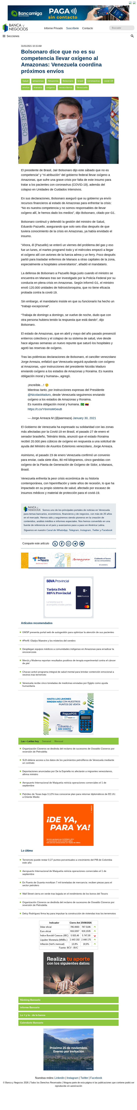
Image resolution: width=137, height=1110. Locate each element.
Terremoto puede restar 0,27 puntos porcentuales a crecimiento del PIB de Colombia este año (67, 861)
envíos (25, 87)
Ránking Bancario (30, 999)
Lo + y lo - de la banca (32, 1015)
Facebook (107, 530)
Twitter (95, 530)
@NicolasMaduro (39, 394)
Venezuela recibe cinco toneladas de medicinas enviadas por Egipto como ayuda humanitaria (65, 684)
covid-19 (108, 81)
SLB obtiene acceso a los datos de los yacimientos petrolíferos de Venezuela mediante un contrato (68, 761)
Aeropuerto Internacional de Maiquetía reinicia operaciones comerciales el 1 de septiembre (64, 784)
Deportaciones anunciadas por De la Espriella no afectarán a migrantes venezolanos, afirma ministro (67, 772)
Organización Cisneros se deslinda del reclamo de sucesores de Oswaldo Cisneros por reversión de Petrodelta (68, 750)
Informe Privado (53, 28)
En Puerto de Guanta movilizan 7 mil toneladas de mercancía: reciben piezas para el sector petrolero (67, 884)
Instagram (85, 530)
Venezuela (82, 87)
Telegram (74, 530)
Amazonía (53, 81)
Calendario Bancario (31, 1022)
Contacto (87, 28)
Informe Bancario (30, 1007)
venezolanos (65, 87)
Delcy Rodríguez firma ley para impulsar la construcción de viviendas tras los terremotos (69, 913)
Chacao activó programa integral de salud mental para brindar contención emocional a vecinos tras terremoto (68, 673)
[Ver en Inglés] (130, 2)
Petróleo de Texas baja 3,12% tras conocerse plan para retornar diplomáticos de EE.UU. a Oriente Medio (69, 795)
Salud (25, 81)
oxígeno (50, 87)
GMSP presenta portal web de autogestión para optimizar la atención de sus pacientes (68, 632)
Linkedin (59, 1077)
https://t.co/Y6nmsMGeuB (45, 409)
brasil (80, 81)
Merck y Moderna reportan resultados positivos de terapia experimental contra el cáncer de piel (69, 662)
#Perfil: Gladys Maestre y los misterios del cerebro (49, 640)
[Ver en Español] (134, 2)
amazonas (38, 81)
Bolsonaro (68, 81)
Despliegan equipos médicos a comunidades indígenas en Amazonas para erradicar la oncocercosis (68, 650)
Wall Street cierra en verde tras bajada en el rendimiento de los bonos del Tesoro (65, 893)
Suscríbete (72, 28)
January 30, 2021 (84, 418)
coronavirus (93, 81)
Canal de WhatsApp (56, 530)
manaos (38, 87)
